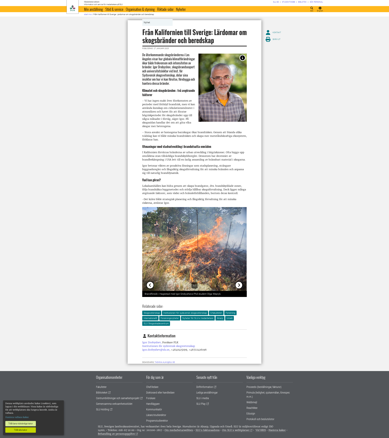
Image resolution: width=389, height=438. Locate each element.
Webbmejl (251, 402)
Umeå (229, 318)
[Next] (239, 249)
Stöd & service (114, 9)
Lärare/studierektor (156, 415)
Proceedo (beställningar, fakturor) (263, 387)
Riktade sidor (165, 9)
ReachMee (251, 407)
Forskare (150, 398)
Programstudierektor (157, 420)
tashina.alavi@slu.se (165, 362)
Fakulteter (101, 387)
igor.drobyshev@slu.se (155, 349)
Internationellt (150, 318)
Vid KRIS (261, 430)
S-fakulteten (216, 313)
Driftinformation (204, 387)
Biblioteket (101, 392)
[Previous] (150, 249)
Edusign (250, 413)
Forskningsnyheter (170, 318)
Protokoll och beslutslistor (260, 419)
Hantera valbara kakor (17, 417)
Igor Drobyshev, (152, 342)
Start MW (88, 14)
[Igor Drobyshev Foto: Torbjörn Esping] (242, 58)
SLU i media (202, 398)
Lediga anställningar (207, 392)
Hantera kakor (277, 430)
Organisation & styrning (140, 9)
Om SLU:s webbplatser (236, 430)
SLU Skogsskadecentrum (156, 323)
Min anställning (93, 9)
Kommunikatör (154, 409)
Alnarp (220, 318)
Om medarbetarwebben (179, 430)
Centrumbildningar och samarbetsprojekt (117, 398)
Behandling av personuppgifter (116, 433)
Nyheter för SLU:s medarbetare (197, 318)
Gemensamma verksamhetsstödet (114, 403)
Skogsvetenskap (152, 313)
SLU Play (201, 403)
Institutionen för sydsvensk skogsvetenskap (185, 313)
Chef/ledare (152, 387)
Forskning (230, 313)
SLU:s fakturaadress (208, 430)
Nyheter (181, 9)
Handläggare (153, 403)
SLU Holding (102, 409)
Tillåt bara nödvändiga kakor (20, 423)
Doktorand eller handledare (160, 392)
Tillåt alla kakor (20, 430)
